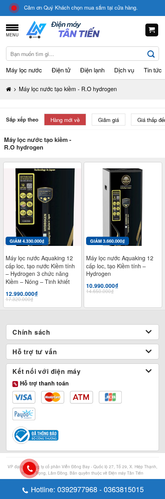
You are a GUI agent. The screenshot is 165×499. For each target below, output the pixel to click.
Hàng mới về (65, 120)
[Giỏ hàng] (152, 30)
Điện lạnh (92, 70)
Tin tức (153, 70)
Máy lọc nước (24, 70)
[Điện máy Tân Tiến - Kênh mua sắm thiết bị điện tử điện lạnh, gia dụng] (63, 30)
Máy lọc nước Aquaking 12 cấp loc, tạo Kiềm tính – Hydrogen (119, 265)
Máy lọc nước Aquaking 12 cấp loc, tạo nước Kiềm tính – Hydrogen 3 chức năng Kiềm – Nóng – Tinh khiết (40, 269)
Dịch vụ (124, 70)
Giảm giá (108, 120)
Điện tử (61, 70)
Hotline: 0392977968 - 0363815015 (87, 489)
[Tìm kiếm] (151, 53)
